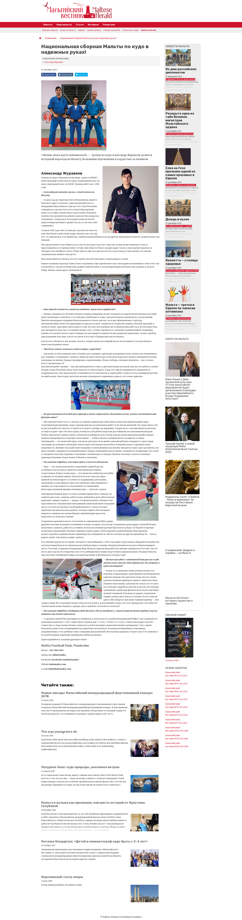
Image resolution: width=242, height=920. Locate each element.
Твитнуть (82, 75)
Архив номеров (94, 30)
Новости (47, 25)
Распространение (112, 30)
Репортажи (109, 25)
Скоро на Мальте (68, 30)
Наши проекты (64, 25)
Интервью (93, 25)
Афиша (81, 30)
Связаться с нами (131, 30)
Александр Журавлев (53, 62)
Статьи (80, 25)
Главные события (50, 30)
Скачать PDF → (173, 660)
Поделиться (49, 75)
